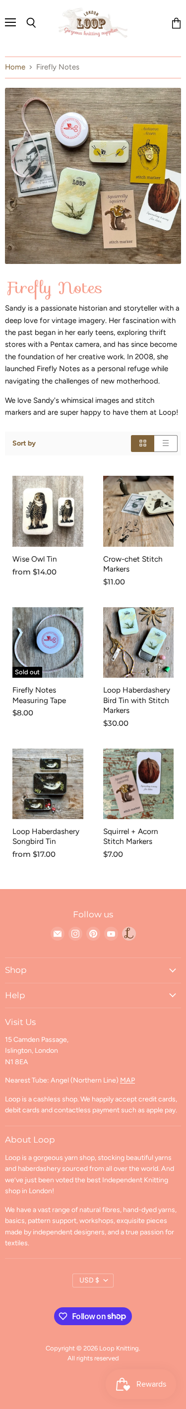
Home (15, 67)
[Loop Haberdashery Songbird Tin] (47, 784)
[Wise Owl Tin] (47, 511)
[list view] (166, 443)
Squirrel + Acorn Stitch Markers (130, 836)
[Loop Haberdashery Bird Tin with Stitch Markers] (138, 642)
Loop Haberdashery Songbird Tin (45, 836)
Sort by (24, 444)
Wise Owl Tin (34, 559)
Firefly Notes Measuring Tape (39, 694)
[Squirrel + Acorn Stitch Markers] (138, 784)
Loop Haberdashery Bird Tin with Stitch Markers (136, 699)
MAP (127, 1080)
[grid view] (142, 443)
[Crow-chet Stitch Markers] (138, 511)
